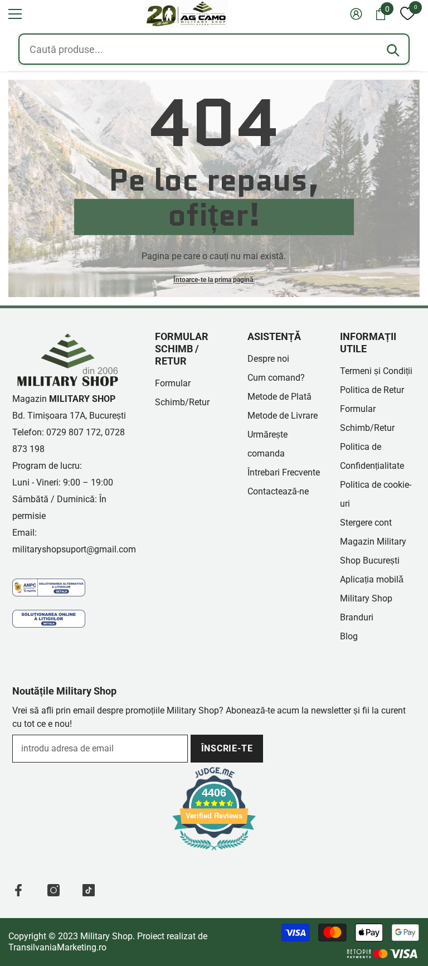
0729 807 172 (73, 432)
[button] (15, 14)
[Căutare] (392, 50)
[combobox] (214, 49)
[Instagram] (53, 890)
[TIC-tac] (88, 890)
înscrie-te (227, 748)
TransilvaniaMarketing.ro (57, 947)
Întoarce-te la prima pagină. (214, 279)
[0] (407, 14)
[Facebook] (18, 890)
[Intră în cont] (356, 14)
